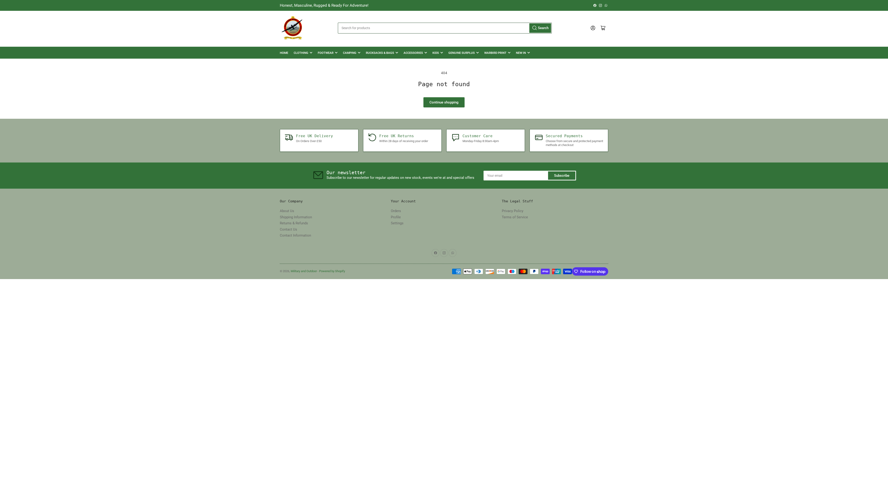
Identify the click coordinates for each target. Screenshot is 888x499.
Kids (435, 53)
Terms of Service (515, 217)
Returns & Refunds (294, 223)
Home (284, 53)
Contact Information (295, 235)
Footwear (325, 53)
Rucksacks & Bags (380, 53)
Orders (396, 211)
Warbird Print (495, 53)
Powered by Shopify (332, 271)
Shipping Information (296, 217)
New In (521, 53)
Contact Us (288, 229)
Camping (349, 53)
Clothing (301, 53)
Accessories (413, 53)
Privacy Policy (512, 211)
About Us (287, 211)
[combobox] (445, 28)
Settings (397, 223)
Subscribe (561, 175)
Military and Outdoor (304, 271)
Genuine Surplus (461, 53)
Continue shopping (444, 102)
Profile (396, 217)
